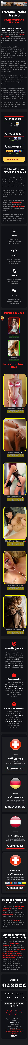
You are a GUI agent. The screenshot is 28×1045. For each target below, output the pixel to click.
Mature (7, 36)
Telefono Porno (19, 906)
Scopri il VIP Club (15, 159)
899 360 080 (15, 119)
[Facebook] (4, 985)
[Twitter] (16, 985)
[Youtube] (12, 985)
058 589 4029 (16, 888)
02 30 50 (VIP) (15, 146)
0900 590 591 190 (17, 807)
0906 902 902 (16, 768)
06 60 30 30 (15, 134)
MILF (2, 36)
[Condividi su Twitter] (11, 1003)
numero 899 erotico (12, 951)
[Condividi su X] (17, 1003)
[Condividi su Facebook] (8, 1003)
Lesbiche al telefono (8, 957)
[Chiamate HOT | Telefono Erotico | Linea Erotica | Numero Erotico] (2, 2)
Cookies (11, 1015)
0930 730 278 (16, 846)
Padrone (9, 955)
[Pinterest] (25, 985)
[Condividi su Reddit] (22, 1003)
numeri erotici (16, 202)
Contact (17, 1015)
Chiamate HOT (7, 908)
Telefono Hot (16, 920)
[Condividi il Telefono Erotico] (5, 1003)
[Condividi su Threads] (14, 1003)
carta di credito (7, 953)
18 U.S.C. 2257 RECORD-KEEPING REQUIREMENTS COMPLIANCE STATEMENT (14, 1031)
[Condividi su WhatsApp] (14, 1006)
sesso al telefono (18, 206)
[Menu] (26, 2)
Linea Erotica (21, 949)
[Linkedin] (20, 985)
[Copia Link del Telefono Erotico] (17, 1006)
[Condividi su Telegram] (11, 1006)
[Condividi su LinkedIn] (19, 1003)
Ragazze (21, 34)
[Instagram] (8, 985)
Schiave (20, 955)
